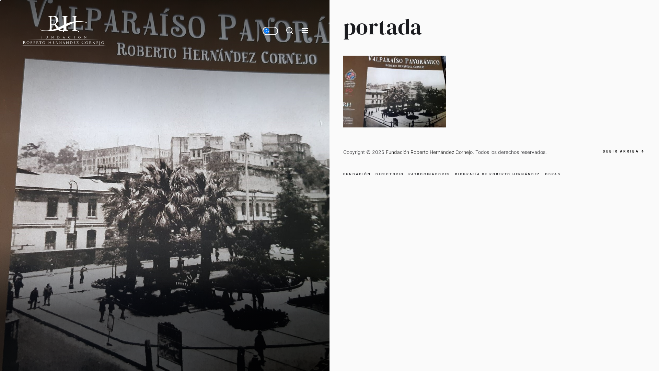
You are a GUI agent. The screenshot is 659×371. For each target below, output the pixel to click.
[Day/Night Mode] (270, 31)
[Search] (290, 31)
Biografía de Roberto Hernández (497, 174)
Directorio (389, 174)
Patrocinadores (429, 174)
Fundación (357, 174)
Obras (553, 174)
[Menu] (305, 31)
